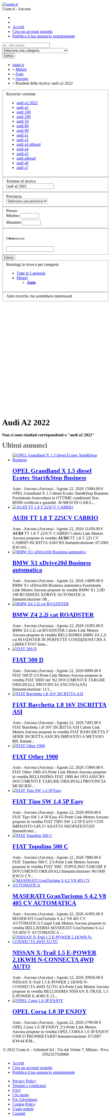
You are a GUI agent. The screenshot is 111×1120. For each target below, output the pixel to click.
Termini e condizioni (29, 1085)
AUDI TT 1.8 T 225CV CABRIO (55, 517)
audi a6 (22, 163)
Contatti (18, 1113)
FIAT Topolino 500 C (40, 846)
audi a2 (22, 107)
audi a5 (22, 153)
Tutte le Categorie (31, 273)
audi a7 (22, 167)
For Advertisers (24, 1099)
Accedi (18, 27)
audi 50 (23, 121)
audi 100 (24, 112)
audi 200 (24, 116)
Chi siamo (20, 1095)
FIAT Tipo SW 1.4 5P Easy (47, 801)
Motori (22, 278)
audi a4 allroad (29, 144)
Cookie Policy (24, 1104)
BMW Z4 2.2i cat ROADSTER (53, 614)
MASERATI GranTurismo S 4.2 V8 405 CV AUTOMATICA (59, 899)
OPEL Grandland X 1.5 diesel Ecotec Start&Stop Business (52, 474)
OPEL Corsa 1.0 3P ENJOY (49, 1011)
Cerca (8, 56)
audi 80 (23, 126)
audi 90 (23, 130)
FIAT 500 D (27, 659)
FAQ (16, 1090)
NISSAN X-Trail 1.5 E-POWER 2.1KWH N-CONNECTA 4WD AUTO (54, 959)
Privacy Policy (24, 1081)
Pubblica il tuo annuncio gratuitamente (43, 36)
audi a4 (22, 149)
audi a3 (22, 140)
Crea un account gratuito (32, 31)
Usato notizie (23, 1109)
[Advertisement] (55, 357)
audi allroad (26, 158)
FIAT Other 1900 (35, 756)
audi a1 (22, 135)
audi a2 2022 (27, 103)
